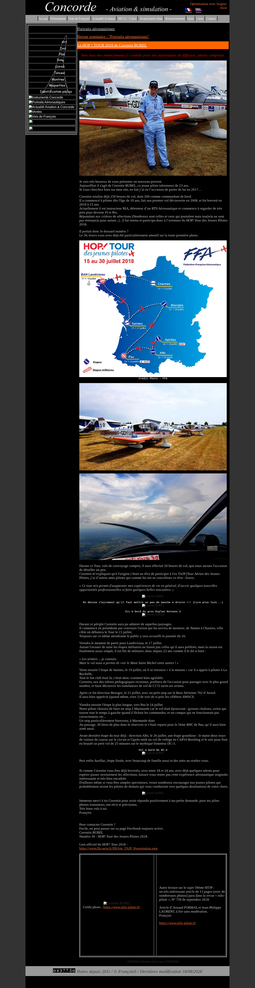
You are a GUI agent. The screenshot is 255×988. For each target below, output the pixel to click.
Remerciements (175, 18)
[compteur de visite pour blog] (64, 971)
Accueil (43, 18)
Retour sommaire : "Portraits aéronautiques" (113, 36)
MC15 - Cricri (127, 18)
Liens (199, 18)
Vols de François (78, 18)
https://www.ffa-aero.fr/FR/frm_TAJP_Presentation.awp (118, 848)
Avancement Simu (151, 18)
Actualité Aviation (104, 18)
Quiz (190, 18)
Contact (211, 18)
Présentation (58, 18)
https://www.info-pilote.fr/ (121, 907)
